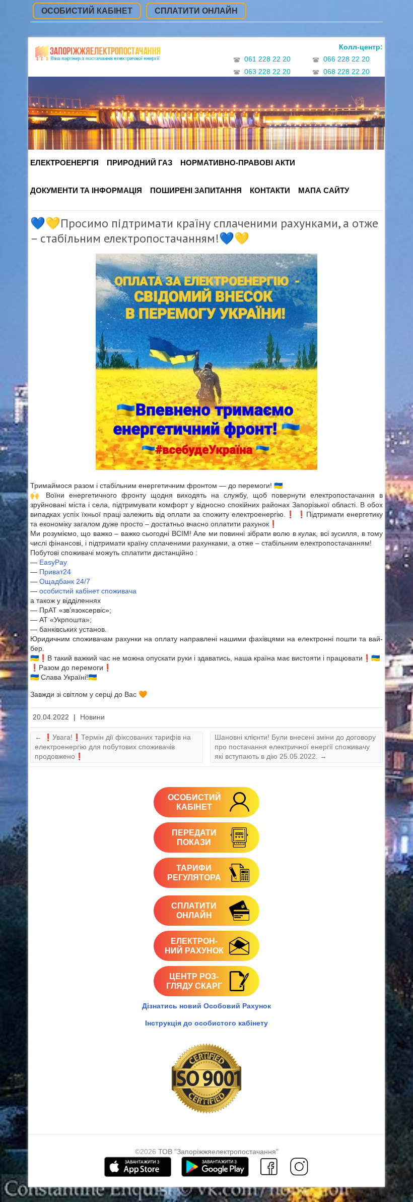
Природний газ (139, 162)
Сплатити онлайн (196, 11)
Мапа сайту (323, 190)
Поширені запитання (196, 190)
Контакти (270, 190)
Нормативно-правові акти (237, 162)
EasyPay (53, 562)
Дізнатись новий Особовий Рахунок (206, 1006)
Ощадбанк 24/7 (64, 581)
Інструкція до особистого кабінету (206, 1023)
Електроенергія (64, 162)
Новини (92, 717)
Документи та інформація (86, 190)
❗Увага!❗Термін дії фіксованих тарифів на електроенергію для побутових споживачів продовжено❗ (113, 746)
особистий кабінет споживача (87, 591)
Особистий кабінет (86, 11)
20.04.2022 (51, 717)
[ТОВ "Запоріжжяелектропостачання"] (97, 57)
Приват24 (55, 572)
